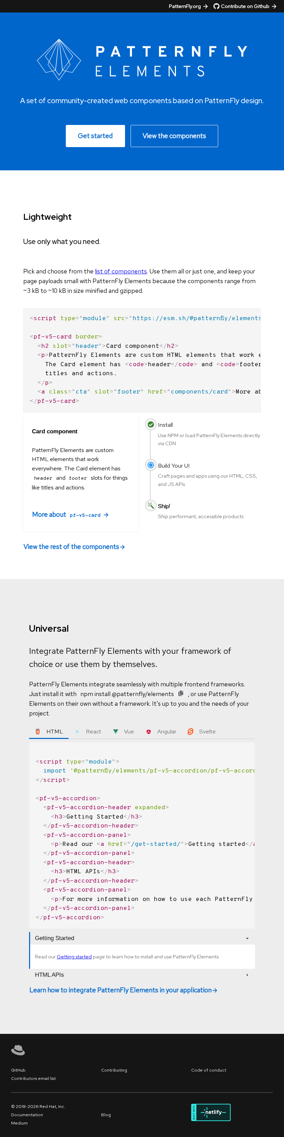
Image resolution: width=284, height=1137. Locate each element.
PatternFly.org (185, 6)
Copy (251, 313)
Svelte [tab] (207, 731)
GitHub (18, 1070)
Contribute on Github (245, 6)
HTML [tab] (54, 731)
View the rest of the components (71, 546)
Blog (106, 1115)
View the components (174, 136)
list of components (121, 271)
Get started (95, 136)
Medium (19, 1123)
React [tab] (93, 731)
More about (66, 514)
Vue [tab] (129, 731)
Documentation (27, 1115)
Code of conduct (208, 1070)
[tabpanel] (142, 835)
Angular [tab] (166, 731)
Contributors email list (33, 1078)
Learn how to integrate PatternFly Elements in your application (120, 990)
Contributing (114, 1070)
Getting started (74, 956)
